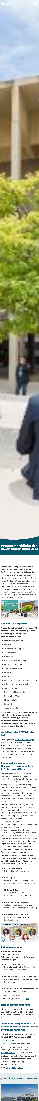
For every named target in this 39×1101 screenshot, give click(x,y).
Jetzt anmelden (7, 1040)
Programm (26, 628)
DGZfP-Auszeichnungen (24, 739)
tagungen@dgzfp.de (14, 1067)
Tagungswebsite (8, 1052)
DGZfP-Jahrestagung (13, 578)
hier (27, 998)
